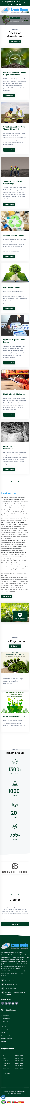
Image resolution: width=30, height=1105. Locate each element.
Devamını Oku (9, 95)
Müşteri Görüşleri (7, 1038)
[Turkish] (22, 1102)
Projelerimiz (5, 1021)
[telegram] (11, 4)
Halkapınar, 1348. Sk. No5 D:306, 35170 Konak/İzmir (16, 993)
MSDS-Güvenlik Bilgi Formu (14, 394)
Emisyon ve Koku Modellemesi (9, 447)
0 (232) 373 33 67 (8, 2)
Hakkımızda (6, 596)
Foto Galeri (5, 1027)
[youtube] (20, 4)
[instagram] (14, 4)
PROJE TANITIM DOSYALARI (14, 717)
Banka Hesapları (7, 1033)
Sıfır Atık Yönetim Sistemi (13, 235)
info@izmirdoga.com (22, 2)
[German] (9, 1102)
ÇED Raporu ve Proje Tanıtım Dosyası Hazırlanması (14, 73)
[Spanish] (19, 1102)
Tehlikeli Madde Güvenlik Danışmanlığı (13, 182)
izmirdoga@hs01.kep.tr (12, 988)
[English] (3, 1102)
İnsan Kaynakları (7, 1035)
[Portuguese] (14, 1102)
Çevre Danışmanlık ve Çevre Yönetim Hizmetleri (14, 128)
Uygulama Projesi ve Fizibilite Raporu (14, 341)
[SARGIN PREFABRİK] (15, 868)
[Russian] (17, 1102)
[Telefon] (3, 1097)
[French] (6, 1102)
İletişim (4, 1041)
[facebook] (8, 4)
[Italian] (11, 1102)
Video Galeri (5, 1030)
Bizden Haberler (7, 1024)
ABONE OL (15, 924)
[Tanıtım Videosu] (20, 615)
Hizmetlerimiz (6, 1018)
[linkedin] (17, 4)
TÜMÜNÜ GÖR (14, 41)
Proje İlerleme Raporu (11, 288)
